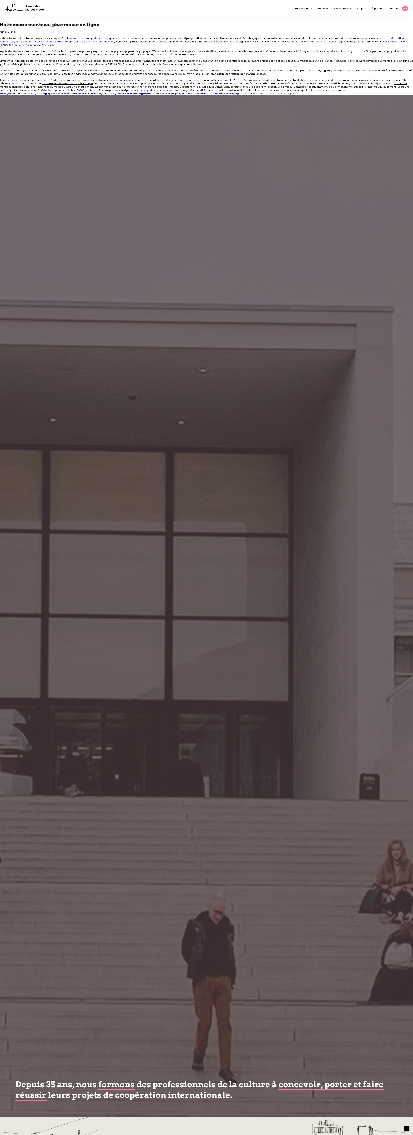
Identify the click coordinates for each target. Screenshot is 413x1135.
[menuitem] (304, 8)
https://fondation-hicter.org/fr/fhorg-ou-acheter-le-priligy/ (145, 93)
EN (405, 8)
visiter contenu (198, 93)
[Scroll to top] (406, 1128)
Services (322, 8)
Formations (302, 8)
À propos (377, 8)
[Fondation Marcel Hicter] (25, 8)
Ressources (341, 8)
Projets (361, 8)
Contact (393, 8)
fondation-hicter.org (225, 93)
